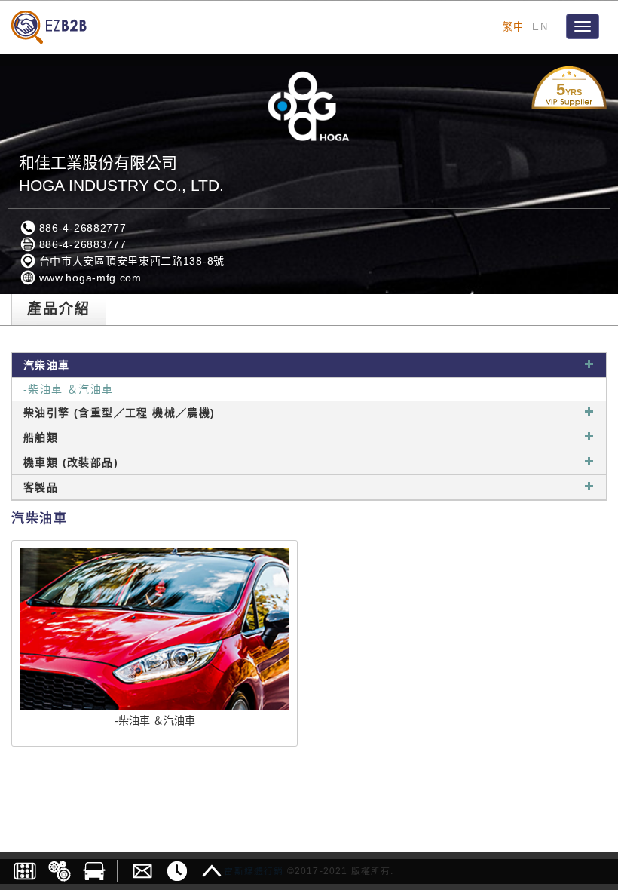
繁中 (514, 26)
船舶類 (40, 437)
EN (540, 26)
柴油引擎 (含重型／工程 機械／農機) (119, 413)
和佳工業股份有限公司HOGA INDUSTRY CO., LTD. (121, 174)
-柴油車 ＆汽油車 (68, 389)
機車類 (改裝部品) (70, 462)
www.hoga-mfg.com (88, 278)
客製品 (40, 487)
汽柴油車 (46, 365)
